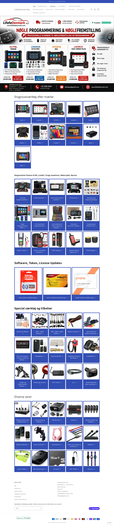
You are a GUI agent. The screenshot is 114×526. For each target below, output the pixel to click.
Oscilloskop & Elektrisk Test (91, 225)
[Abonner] (40, 508)
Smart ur (90, 469)
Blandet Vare (56, 420)
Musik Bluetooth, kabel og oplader (91, 383)
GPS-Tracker (73, 469)
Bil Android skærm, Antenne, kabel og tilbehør (23, 358)
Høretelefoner (56, 444)
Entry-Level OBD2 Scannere (39, 251)
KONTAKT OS (17, 488)
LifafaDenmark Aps (55, 522)
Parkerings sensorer (40, 382)
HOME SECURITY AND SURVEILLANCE (22, 421)
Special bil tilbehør (23, 332)
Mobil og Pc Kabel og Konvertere (74, 445)
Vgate (90, 143)
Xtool (21, 165)
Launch (39, 120)
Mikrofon (90, 444)
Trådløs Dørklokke (21, 444)
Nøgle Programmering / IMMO (22, 226)
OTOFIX (56, 120)
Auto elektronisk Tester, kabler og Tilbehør (57, 226)
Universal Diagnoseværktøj (22, 198)
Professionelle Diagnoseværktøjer (91, 198)
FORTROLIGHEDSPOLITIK (20, 499)
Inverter (73, 420)
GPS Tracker (56, 382)
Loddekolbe (90, 356)
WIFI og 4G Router (39, 469)
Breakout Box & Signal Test (74, 251)
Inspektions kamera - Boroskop (74, 357)
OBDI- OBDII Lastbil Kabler (57, 332)
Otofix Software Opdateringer (85, 298)
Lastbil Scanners (39, 198)
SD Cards (56, 469)
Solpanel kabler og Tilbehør (91, 421)
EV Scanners (73, 198)
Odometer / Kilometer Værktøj (73, 225)
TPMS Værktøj (56, 250)
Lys (73, 382)
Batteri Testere (21, 250)
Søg (15, 486)
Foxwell (56, 143)
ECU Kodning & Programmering (39, 225)
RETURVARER (17, 496)
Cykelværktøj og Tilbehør (40, 421)
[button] (43, 6)
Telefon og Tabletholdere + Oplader (23, 384)
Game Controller (39, 444)
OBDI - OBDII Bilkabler (40, 332)
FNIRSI (39, 143)
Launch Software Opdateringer (56, 298)
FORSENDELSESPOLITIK (20, 494)
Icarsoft (73, 120)
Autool (22, 143)
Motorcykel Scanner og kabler (57, 198)
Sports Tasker (21, 469)
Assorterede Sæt (56, 356)
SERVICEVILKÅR (18, 491)
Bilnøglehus (39, 356)
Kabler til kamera (73, 332)
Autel (21, 120)
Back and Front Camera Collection (90, 332)
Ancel (90, 120)
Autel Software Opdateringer (27, 298)
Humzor (73, 143)
